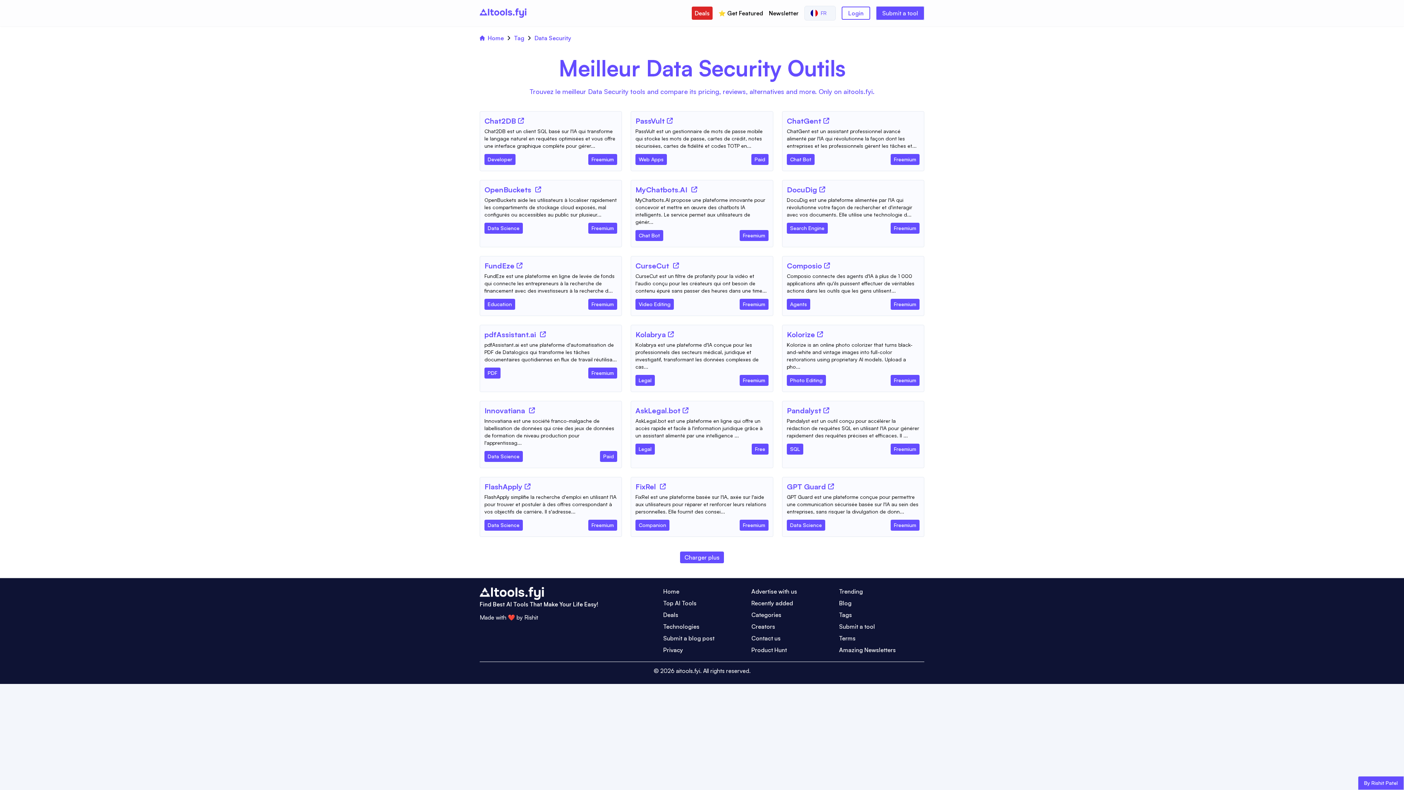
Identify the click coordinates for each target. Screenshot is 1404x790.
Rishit (531, 617)
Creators (763, 626)
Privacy (673, 650)
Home (496, 38)
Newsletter (784, 13)
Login (856, 13)
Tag (519, 38)
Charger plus (702, 557)
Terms (847, 638)
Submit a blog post (688, 638)
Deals (702, 13)
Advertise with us (774, 591)
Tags (845, 614)
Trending (851, 591)
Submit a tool (900, 13)
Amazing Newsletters (867, 650)
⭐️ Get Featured (740, 13)
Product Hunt (769, 650)
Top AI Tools (680, 603)
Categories (766, 614)
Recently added (772, 603)
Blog (845, 603)
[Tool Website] (521, 121)
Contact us (766, 638)
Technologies (681, 626)
